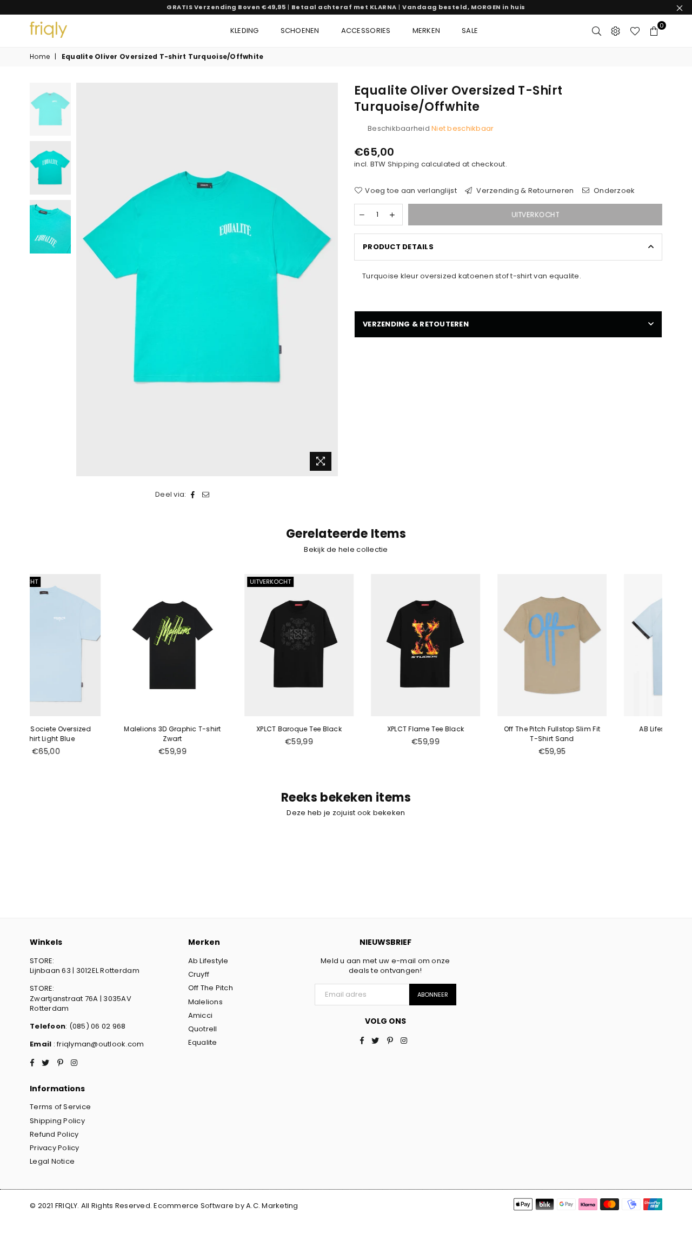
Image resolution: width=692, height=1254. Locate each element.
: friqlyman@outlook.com (97, 1044)
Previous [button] (85, 279)
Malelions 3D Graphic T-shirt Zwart (92, 733)
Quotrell (202, 1029)
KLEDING (244, 30)
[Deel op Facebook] (193, 494)
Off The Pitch (210, 988)
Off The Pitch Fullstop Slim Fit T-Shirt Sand (472, 733)
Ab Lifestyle (208, 961)
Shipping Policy (57, 1121)
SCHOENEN (300, 30)
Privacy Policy (54, 1148)
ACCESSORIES (366, 30)
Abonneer (432, 994)
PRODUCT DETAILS (398, 247)
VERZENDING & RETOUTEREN (416, 324)
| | (346, 7)
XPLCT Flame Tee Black (346, 728)
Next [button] (328, 279)
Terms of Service (60, 1107)
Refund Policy (54, 1134)
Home (40, 56)
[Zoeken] (596, 31)
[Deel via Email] (206, 494)
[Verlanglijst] (635, 31)
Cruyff (199, 974)
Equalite (202, 1042)
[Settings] (615, 31)
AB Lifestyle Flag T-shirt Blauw (599, 733)
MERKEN (426, 30)
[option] (207, 279)
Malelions (205, 1002)
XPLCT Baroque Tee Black (219, 728)
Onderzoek (613, 191)
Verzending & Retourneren (524, 191)
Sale (470, 30)
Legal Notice (52, 1161)
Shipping (404, 164)
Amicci (200, 1015)
